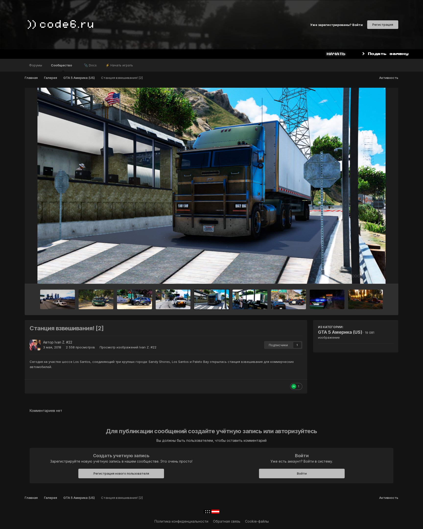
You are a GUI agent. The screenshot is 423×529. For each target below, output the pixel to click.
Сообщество (62, 65)
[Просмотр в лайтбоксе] (211, 186)
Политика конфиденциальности (181, 521)
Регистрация (382, 24)
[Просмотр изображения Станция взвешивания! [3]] (173, 299)
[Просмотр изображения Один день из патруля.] (96, 299)
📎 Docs (90, 65)
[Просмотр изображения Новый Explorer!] (134, 299)
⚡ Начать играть (119, 65)
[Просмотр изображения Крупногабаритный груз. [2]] (327, 299)
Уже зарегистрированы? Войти (336, 24)
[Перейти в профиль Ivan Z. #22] (35, 345)
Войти (302, 473)
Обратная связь (226, 521)
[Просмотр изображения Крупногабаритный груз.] (365, 299)
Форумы (35, 65)
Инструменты (376, 275)
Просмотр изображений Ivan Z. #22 (128, 347)
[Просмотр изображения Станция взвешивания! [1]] (250, 299)
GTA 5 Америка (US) (340, 332)
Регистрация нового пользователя (121, 473)
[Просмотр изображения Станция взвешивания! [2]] (211, 299)
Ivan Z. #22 (63, 342)
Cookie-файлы (257, 521)
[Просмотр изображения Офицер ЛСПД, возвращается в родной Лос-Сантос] (57, 299)
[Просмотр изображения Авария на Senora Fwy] (288, 299)
